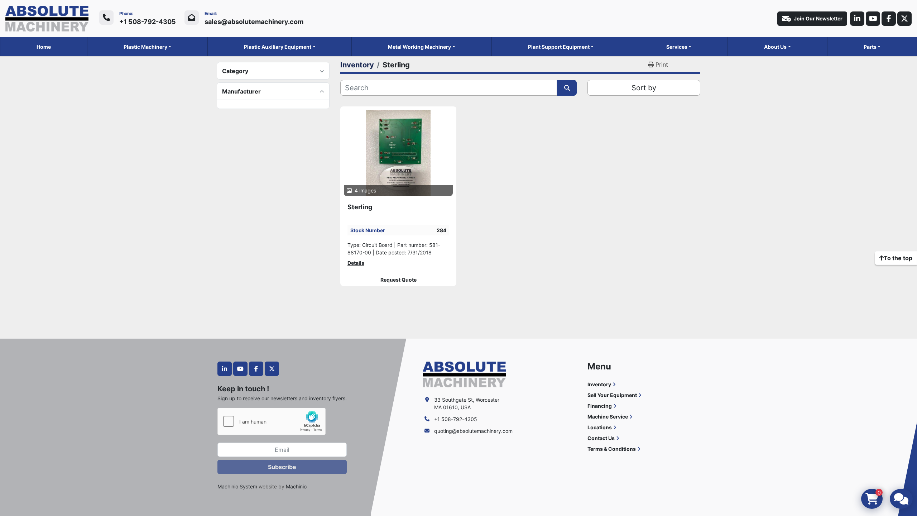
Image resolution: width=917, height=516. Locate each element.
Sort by (644, 87)
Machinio (296, 486)
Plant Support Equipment (559, 47)
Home (44, 47)
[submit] (567, 88)
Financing (599, 406)
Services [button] (676, 47)
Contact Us (601, 438)
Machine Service (607, 417)
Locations (599, 427)
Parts (870, 47)
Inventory (599, 384)
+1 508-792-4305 (147, 21)
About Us (775, 47)
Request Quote (398, 280)
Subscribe (282, 466)
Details (355, 263)
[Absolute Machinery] (464, 374)
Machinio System (237, 486)
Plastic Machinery (145, 47)
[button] (148, 46)
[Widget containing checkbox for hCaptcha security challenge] (271, 421)
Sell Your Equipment (612, 395)
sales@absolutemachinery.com (254, 21)
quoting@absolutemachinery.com (473, 431)
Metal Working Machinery (419, 47)
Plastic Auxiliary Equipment (277, 47)
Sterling (359, 207)
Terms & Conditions (611, 449)
